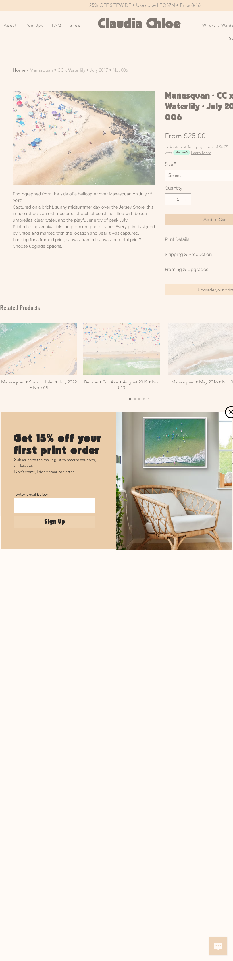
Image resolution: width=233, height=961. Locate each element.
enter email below (32, 494)
